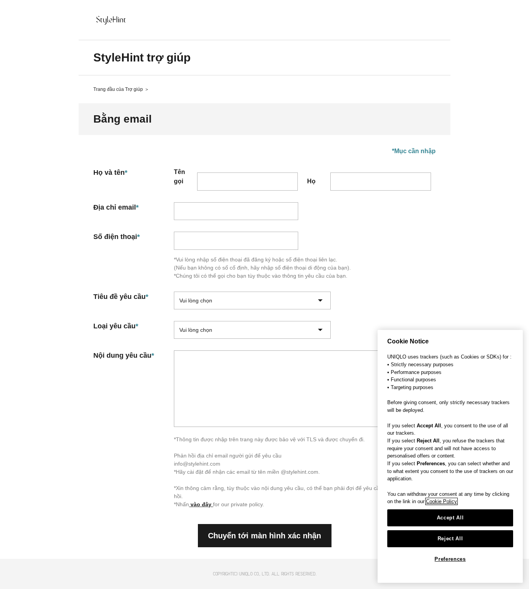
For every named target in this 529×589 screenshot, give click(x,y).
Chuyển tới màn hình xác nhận (264, 535)
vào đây (201, 504)
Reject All (450, 538)
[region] (450, 456)
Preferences (450, 559)
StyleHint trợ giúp (142, 57)
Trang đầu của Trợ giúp (118, 89)
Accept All (450, 518)
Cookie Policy (441, 501)
